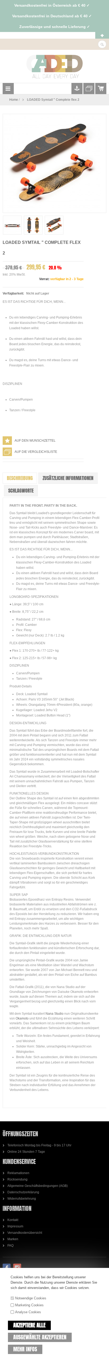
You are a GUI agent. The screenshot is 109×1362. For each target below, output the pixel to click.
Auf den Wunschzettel (35, 440)
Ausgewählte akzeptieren (39, 1337)
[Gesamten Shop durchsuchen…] (102, 44)
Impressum (15, 1226)
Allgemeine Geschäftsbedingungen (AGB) (37, 1186)
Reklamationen (18, 1173)
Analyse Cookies (28, 1312)
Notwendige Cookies (30, 1298)
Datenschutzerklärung (23, 1192)
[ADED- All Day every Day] (54, 67)
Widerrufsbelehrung (21, 1198)
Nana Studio (55, 1014)
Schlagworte (21, 490)
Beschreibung (20, 478)
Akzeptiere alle (29, 1325)
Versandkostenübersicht (24, 1233)
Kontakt (12, 1220)
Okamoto (22, 1018)
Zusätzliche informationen (68, 478)
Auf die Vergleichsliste (36, 452)
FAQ (10, 1245)
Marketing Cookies (29, 1305)
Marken (12, 1239)
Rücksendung (17, 1179)
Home (13, 100)
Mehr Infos (25, 1349)
